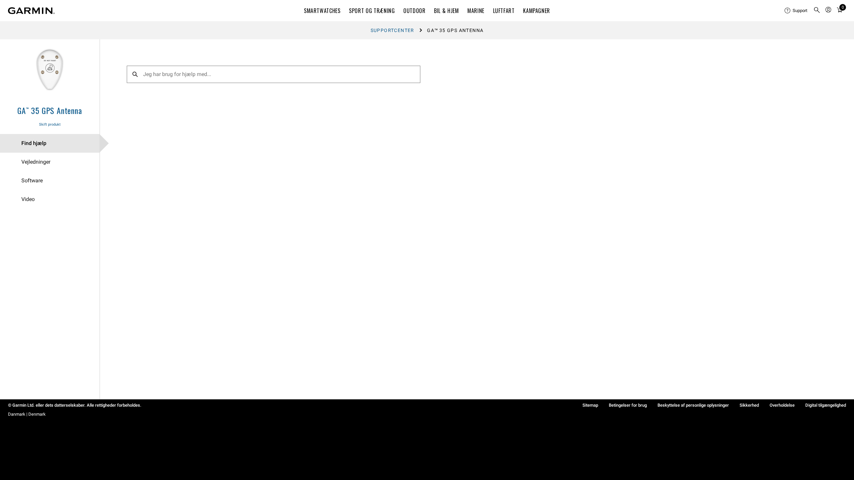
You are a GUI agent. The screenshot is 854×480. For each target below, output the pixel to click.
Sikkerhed (749, 405)
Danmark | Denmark (27, 414)
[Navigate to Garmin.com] (31, 10)
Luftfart (504, 11)
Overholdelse (782, 405)
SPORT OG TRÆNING (372, 11)
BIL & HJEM (446, 11)
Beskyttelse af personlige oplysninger (693, 405)
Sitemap (590, 405)
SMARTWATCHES (322, 11)
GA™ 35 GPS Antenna (49, 110)
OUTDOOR (414, 11)
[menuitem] (796, 10)
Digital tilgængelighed (825, 405)
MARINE (475, 11)
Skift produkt (50, 124)
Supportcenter (392, 30)
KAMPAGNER (536, 11)
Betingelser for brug (628, 405)
